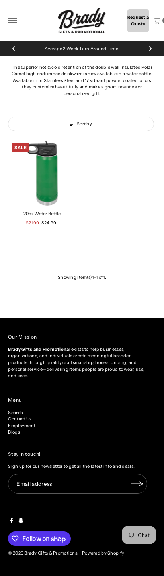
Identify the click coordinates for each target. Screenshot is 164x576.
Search (15, 412)
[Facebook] (11, 521)
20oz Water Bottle (42, 213)
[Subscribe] (137, 484)
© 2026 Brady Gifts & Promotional (43, 553)
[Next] (150, 49)
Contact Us (19, 419)
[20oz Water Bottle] (42, 173)
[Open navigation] (12, 21)
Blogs (14, 432)
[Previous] (14, 49)
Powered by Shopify (103, 553)
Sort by (84, 123)
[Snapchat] (21, 521)
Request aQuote (138, 20)
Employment (21, 425)
